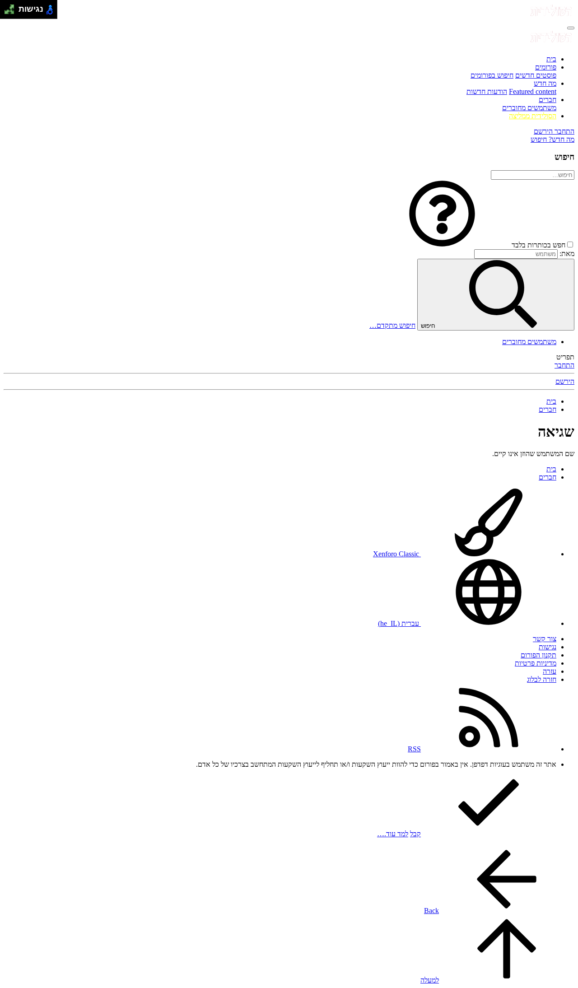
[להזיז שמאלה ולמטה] (7, 11)
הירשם (564, 381)
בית (551, 59)
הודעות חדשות (486, 91)
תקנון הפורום (538, 655)
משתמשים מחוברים (529, 108)
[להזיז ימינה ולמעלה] (11, 7)
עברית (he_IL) (399, 623)
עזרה (549, 671)
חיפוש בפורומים (492, 75)
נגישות (547, 647)
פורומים (545, 67)
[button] (442, 245)
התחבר (564, 365)
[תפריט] (570, 28)
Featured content (532, 91)
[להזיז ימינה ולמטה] (11, 11)
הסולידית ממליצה (532, 116)
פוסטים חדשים (535, 75)
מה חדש (545, 83)
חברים (547, 99)
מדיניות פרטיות (535, 663)
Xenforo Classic (397, 554)
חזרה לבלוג (541, 679)
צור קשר (544, 639)
